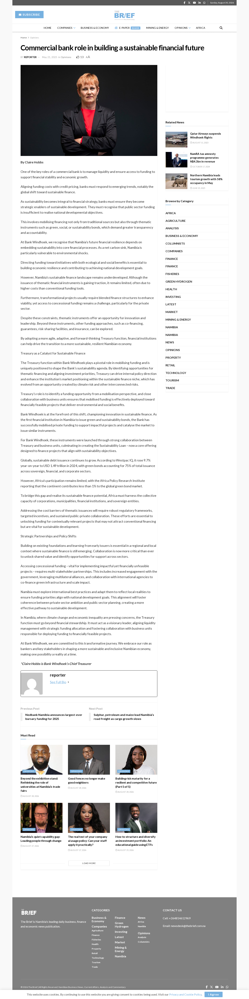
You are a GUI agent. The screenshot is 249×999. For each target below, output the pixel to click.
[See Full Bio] (68, 682)
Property (173, 357)
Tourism (172, 380)
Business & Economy (95, 27)
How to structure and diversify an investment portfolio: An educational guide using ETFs (135, 841)
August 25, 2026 (125, 850)
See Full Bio (58, 682)
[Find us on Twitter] (189, 3)
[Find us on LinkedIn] (200, 3)
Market (172, 312)
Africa (200, 27)
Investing (173, 296)
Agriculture (176, 220)
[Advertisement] (197, 87)
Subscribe (31, 14)
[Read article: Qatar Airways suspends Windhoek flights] (176, 139)
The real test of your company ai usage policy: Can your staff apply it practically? (87, 841)
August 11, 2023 (200, 142)
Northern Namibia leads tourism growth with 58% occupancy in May (206, 179)
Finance (172, 258)
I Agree (213, 994)
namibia (172, 334)
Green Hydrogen (179, 281)
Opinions (181, 27)
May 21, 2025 (49, 57)
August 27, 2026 (31, 846)
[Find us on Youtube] (194, 3)
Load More (89, 863)
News (170, 342)
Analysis (172, 228)
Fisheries (172, 273)
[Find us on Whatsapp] (204, 3)
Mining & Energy (157, 27)
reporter (30, 57)
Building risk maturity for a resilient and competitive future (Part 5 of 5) (136, 782)
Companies (64, 27)
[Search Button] (221, 28)
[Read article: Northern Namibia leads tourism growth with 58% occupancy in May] (176, 181)
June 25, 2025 (198, 188)
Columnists (175, 243)
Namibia (172, 327)
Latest (171, 304)
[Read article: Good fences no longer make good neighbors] (89, 760)
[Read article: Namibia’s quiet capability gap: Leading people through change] (42, 818)
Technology (176, 372)
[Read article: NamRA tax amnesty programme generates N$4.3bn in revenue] (176, 160)
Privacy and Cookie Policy (185, 994)
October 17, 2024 (201, 166)
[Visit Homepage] (125, 14)
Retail (170, 365)
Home (47, 27)
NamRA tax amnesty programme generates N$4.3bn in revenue (204, 157)
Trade (170, 388)
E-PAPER (129, 27)
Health (171, 289)
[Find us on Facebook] (184, 3)
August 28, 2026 (31, 796)
